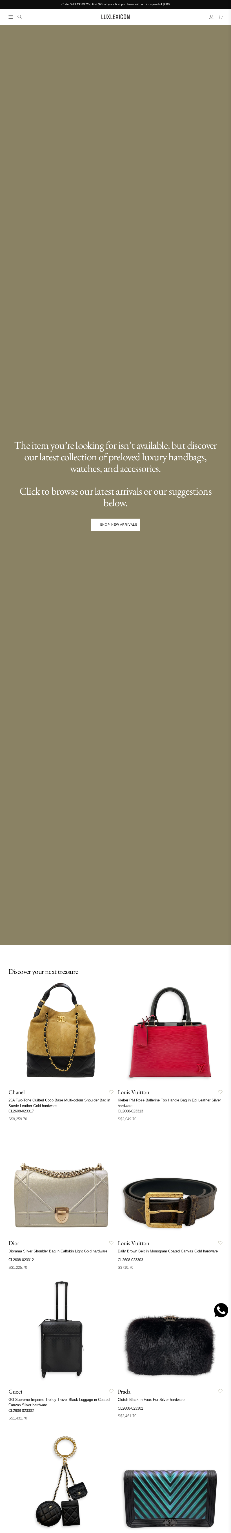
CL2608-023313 (130, 1111)
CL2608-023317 (21, 1111)
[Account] (211, 17)
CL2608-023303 (130, 1260)
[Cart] (220, 17)
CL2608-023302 (21, 1410)
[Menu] (10, 17)
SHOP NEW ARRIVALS (118, 524)
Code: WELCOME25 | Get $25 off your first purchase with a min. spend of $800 (115, 4)
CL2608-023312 (21, 1260)
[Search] (19, 17)
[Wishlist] (111, 1092)
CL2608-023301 (130, 1408)
